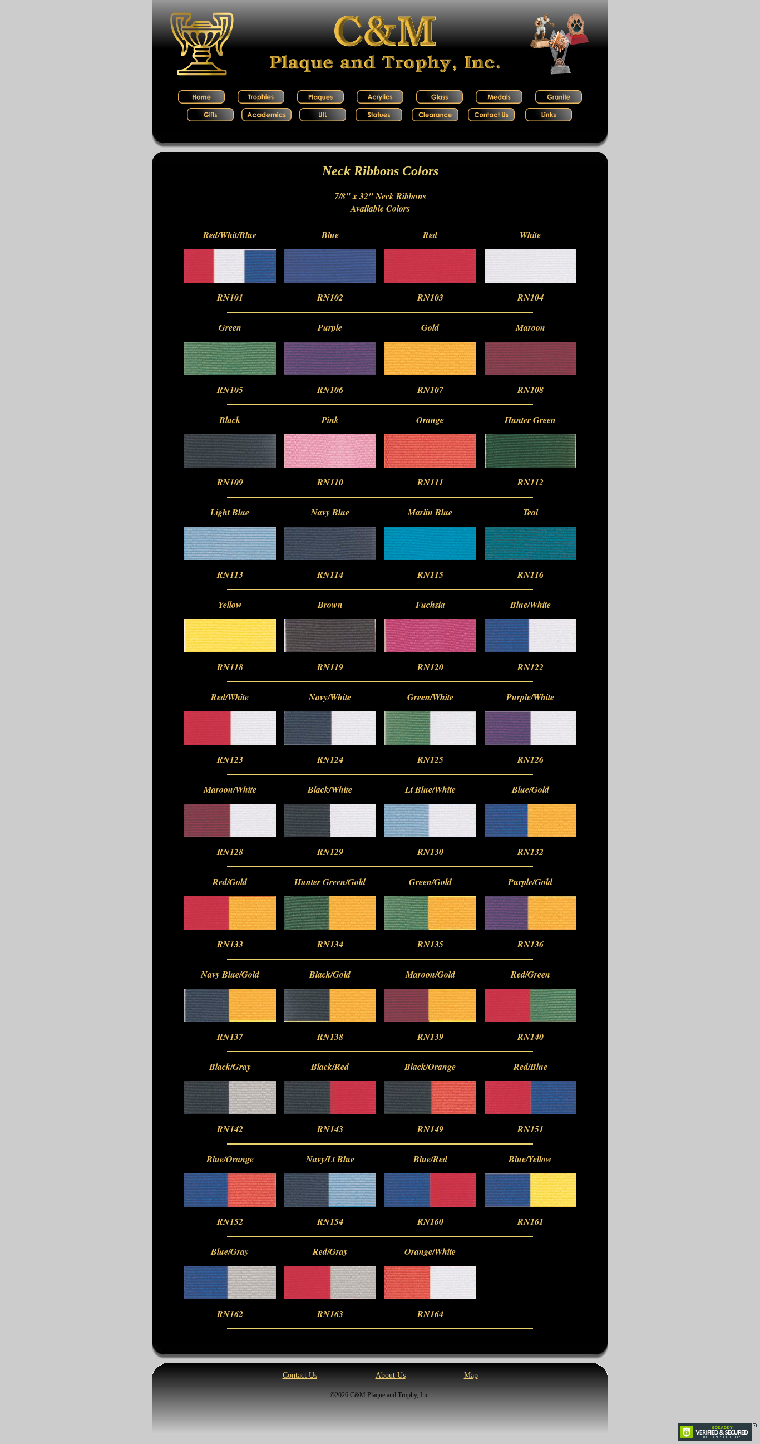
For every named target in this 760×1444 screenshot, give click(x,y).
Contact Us (300, 1375)
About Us (391, 1375)
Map (471, 1375)
